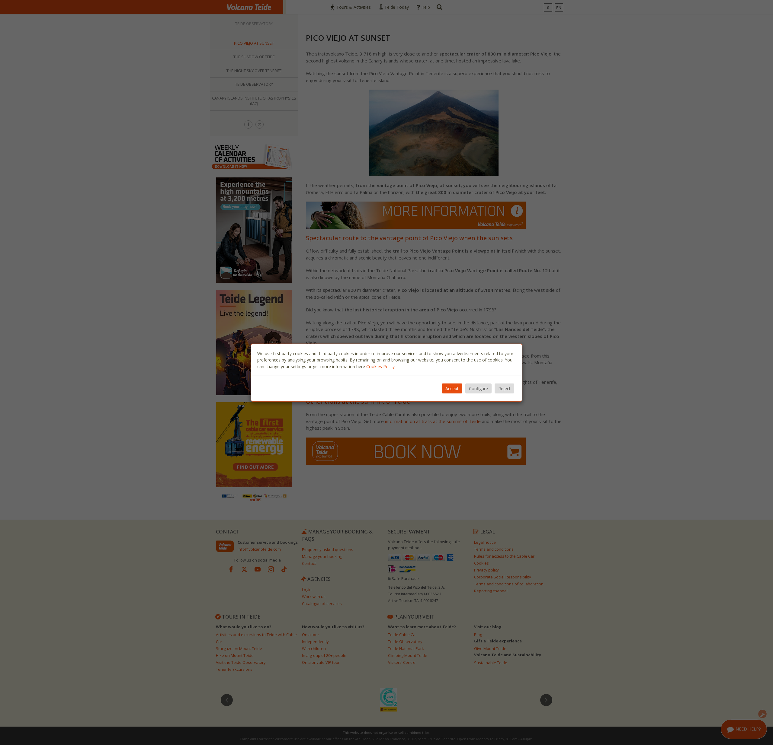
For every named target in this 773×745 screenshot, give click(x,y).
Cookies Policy (380, 366)
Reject (504, 388)
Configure (478, 388)
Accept (452, 388)
